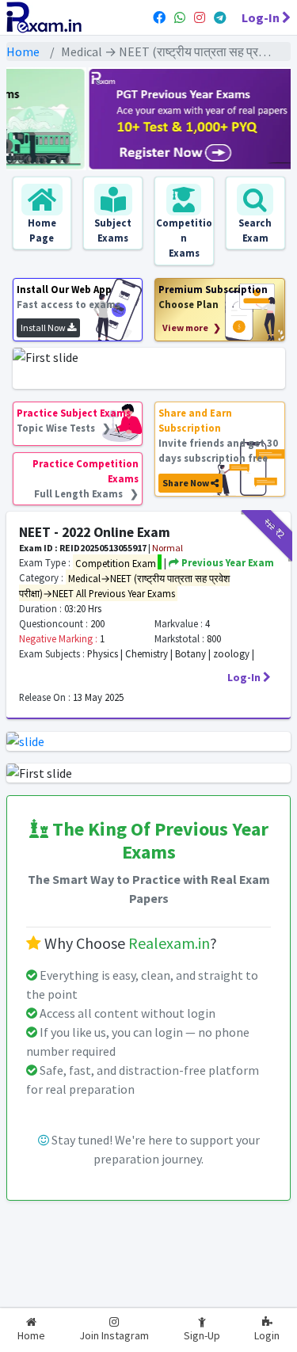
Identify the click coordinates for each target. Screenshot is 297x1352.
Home (23, 51)
